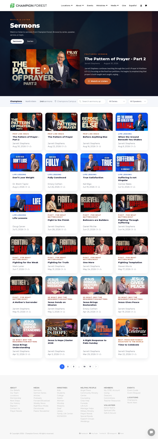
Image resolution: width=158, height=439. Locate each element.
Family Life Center (65, 414)
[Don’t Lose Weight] (26, 162)
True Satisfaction (93, 177)
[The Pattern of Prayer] (61, 122)
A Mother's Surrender (25, 302)
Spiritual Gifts (109, 410)
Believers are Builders (96, 220)
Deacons (108, 395)
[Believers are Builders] (96, 203)
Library (60, 411)
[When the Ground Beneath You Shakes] (132, 122)
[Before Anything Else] (96, 122)
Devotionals (39, 408)
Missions (60, 406)
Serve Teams (109, 408)
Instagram (113, 433)
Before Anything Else (95, 137)
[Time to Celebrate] (132, 328)
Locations (14, 395)
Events (90, 5)
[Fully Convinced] (61, 162)
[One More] (96, 245)
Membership (15, 398)
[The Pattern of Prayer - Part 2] (45, 68)
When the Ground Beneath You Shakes (130, 138)
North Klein (31, 101)
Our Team (14, 393)
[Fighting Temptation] (132, 245)
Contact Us (15, 408)
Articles (37, 395)
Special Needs (86, 416)
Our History (15, 403)
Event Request (133, 393)
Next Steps (15, 401)
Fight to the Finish (58, 220)
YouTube (94, 433)
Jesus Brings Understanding (21, 346)
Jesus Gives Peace (128, 302)
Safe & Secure (110, 413)
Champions (16, 101)
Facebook (84, 433)
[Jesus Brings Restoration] (96, 285)
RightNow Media (41, 406)
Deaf (59, 408)
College (60, 395)
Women (60, 401)
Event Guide (132, 390)
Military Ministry (87, 411)
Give (124, 5)
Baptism (13, 406)
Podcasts (38, 398)
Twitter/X (102, 433)
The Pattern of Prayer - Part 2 (115, 59)
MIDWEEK (62, 416)
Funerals (84, 403)
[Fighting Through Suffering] (132, 203)
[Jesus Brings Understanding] (26, 328)
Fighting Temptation (130, 262)
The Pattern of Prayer (60, 137)
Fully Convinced (57, 177)
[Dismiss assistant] (154, 428)
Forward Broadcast (42, 401)
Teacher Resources (112, 401)
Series (30, 41)
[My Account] (141, 5)
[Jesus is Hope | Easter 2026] (61, 328)
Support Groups (87, 419)
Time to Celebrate (128, 345)
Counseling (85, 398)
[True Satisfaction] (96, 162)
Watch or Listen (99, 81)
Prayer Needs (16, 411)
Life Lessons (20, 218)
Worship (60, 403)
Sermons (25, 25)
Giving (106, 393)
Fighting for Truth (58, 262)
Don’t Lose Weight (23, 177)
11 (90, 366)
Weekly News (39, 403)
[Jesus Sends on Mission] (61, 285)
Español (133, 5)
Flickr (122, 433)
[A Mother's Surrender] (26, 285)
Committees (109, 398)
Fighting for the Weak (25, 262)
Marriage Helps (87, 408)
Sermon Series (40, 393)
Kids (59, 390)
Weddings (84, 421)
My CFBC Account (112, 390)
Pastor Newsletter (41, 411)
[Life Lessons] (26, 203)
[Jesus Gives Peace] (132, 285)
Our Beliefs (15, 390)
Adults (59, 398)
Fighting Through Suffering (128, 221)
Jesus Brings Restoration (90, 303)
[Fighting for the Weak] (26, 245)
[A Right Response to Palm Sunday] (96, 328)
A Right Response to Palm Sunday (94, 341)
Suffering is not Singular (127, 178)
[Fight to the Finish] (61, 203)
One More (88, 262)
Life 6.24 (84, 406)
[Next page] (95, 366)
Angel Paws (85, 390)
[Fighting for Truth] (61, 245)
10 (84, 366)
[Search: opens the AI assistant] (146, 5)
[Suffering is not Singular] (132, 162)
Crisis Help (84, 401)
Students (61, 393)
